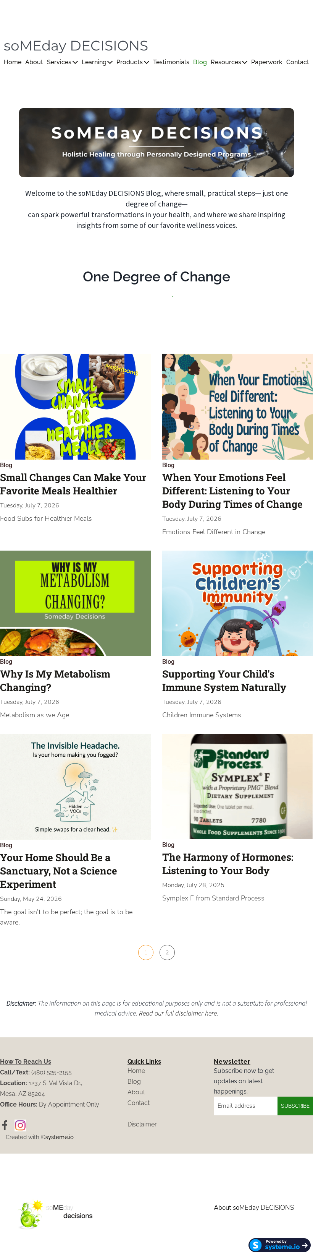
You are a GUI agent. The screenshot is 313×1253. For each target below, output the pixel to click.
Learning (94, 62)
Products (129, 62)
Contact (297, 62)
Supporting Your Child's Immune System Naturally (224, 680)
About (34, 62)
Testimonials (171, 62)
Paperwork (266, 62)
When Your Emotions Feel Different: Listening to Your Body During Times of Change (232, 490)
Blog (200, 62)
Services (59, 62)
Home (12, 62)
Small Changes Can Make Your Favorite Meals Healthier (73, 484)
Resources (226, 62)
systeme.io (59, 1137)
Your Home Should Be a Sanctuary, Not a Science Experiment (58, 871)
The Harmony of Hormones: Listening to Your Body (228, 863)
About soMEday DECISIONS (254, 1207)
